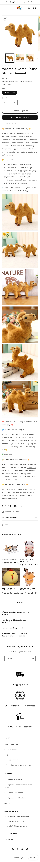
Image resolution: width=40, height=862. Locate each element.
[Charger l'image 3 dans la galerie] (30, 58)
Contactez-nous (10, 749)
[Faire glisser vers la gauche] (2, 58)
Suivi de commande (12, 760)
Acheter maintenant (20, 117)
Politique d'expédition (13, 779)
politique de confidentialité (15, 798)
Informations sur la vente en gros (17, 765)
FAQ (6, 755)
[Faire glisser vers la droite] (37, 58)
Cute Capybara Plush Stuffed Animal (27, 589)
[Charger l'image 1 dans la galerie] (9, 58)
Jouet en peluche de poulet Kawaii (8, 589)
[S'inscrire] (32, 658)
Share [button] (6, 525)
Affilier (7, 803)
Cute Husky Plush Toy (9, 560)
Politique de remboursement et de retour (18, 786)
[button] (4, 8)
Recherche (8, 839)
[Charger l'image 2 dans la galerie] (20, 58)
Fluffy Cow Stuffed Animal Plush (26, 560)
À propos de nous (11, 744)
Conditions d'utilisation (13, 793)
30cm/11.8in (9, 93)
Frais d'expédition (7, 81)
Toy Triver (23, 858)
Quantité (5, 98)
